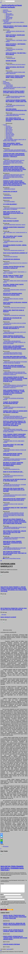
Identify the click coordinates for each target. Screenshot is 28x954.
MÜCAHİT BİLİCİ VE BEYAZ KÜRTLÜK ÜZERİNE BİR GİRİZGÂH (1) (13, 327)
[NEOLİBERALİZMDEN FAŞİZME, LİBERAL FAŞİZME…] (15, 242)
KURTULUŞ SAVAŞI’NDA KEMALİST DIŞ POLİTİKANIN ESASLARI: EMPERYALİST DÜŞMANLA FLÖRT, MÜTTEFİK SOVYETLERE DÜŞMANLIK (14, 423)
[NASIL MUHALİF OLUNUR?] (10, 218)
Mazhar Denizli (9, 129)
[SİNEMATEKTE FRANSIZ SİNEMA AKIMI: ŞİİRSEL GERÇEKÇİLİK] (16, 73)
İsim (2, 894)
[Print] (14, 838)
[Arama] (1, 1)
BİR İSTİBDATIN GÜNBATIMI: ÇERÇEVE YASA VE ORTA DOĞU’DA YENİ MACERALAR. (14, 532)
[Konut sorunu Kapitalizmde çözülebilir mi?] (13, 250)
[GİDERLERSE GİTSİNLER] (9, 189)
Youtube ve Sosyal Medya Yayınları (12, 558)
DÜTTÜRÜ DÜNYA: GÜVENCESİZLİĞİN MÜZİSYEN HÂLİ (16, 109)
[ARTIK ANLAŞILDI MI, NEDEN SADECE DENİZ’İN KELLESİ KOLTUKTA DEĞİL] (15, 496)
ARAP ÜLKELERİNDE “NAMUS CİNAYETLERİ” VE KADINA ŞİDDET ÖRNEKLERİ (13, 145)
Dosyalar (5, 12)
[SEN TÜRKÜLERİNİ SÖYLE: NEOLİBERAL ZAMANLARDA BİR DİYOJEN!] (16, 115)
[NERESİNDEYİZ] (7, 195)
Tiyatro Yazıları (9, 86)
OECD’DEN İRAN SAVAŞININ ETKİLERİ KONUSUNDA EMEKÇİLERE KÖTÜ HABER (15, 357)
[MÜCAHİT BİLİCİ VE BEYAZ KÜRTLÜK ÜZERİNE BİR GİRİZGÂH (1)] (15, 324)
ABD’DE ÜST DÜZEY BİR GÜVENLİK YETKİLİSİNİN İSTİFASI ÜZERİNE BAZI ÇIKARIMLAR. (14, 367)
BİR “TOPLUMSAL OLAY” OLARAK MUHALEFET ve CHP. (12, 237)
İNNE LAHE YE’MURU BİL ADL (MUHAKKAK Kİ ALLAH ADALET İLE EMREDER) (13, 213)
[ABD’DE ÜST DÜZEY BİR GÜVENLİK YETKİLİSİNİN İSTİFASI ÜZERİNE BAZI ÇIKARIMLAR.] (15, 363)
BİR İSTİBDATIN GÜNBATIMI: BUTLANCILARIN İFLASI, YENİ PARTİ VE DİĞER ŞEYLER (14, 553)
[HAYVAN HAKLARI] (10, 58)
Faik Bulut (8, 126)
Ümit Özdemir (9, 138)
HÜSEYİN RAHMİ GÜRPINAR (11, 944)
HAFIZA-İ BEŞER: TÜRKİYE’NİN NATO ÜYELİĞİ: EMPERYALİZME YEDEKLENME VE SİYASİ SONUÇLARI (14, 917)
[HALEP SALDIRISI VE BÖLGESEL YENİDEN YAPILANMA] (15, 300)
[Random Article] (1, 560)
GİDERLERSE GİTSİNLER (10, 191)
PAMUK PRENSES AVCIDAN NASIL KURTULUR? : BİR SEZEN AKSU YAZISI (14, 336)
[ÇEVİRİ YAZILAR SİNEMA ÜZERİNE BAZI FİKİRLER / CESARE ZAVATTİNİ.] (16, 97)
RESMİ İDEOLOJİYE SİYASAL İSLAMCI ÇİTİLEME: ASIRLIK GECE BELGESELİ (13, 91)
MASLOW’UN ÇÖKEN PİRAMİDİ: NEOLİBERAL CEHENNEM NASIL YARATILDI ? (12, 543)
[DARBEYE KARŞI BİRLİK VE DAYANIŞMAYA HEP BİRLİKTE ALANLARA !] (15, 408)
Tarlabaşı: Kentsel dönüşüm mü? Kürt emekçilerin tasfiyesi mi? (14, 267)
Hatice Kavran (9, 127)
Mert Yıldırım (9, 131)
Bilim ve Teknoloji (7, 11)
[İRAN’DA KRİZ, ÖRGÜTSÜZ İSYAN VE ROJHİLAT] (14, 307)
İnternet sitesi (4, 899)
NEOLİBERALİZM (9, 15)
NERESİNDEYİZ (7, 198)
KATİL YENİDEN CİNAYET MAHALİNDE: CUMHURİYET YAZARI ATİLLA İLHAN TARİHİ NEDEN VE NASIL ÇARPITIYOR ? (14, 436)
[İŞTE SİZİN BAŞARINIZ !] (9, 201)
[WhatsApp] (14, 840)
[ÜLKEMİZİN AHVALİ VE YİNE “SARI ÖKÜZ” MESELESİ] (15, 505)
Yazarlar (5, 124)
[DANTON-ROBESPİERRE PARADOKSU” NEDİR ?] (14, 224)
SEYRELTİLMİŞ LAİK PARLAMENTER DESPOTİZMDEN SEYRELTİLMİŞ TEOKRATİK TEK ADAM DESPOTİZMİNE (14, 347)
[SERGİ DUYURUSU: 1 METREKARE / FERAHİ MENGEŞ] (16, 41)
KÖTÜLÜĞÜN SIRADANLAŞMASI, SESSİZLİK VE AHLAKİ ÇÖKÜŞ (12, 294)
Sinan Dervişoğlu (10, 135)
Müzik (4, 81)
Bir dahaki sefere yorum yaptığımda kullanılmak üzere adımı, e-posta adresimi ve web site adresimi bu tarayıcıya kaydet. (13, 903)
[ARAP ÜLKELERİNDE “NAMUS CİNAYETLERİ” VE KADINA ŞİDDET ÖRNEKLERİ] (15, 140)
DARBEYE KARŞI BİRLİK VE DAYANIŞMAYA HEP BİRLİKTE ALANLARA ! (15, 411)
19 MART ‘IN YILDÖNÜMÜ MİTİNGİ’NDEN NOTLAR (10, 402)
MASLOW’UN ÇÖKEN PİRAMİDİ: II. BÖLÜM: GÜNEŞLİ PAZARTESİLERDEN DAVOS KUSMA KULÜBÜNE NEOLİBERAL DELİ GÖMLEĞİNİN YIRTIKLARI (14, 521)
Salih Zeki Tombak (10, 134)
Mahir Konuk (9, 128)
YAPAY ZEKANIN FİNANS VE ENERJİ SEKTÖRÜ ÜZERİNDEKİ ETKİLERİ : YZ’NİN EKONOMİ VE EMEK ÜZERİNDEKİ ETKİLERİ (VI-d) (15, 379)
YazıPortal (8, 949)
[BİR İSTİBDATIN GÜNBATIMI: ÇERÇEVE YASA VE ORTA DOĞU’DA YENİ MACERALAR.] (15, 528)
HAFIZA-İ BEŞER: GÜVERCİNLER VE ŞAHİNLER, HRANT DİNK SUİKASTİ (13, 930)
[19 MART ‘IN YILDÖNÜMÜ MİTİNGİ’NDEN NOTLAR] (15, 399)
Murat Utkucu (9, 132)
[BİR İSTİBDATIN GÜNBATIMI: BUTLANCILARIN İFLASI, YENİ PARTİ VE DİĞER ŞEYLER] (15, 549)
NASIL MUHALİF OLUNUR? (11, 221)
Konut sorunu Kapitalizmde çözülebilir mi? (15, 253)
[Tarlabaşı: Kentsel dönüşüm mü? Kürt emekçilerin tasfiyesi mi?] (15, 264)
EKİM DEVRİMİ (9, 17)
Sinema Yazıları (9, 85)
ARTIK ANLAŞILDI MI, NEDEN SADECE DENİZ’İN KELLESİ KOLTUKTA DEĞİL (14, 499)
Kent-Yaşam (5, 21)
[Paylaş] (14, 842)
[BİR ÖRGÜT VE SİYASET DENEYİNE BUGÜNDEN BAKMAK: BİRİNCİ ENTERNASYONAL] (15, 460)
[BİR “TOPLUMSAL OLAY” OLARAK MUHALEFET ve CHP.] (15, 233)
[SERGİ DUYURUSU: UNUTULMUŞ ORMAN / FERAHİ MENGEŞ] (15, 23)
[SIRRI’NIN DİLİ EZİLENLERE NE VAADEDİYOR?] (14, 315)
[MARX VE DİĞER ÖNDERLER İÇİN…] (11, 469)
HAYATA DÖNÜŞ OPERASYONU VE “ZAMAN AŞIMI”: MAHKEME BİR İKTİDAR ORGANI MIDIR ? (15, 938)
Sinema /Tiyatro (7, 83)
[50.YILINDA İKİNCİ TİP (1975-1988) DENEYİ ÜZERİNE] (15, 442)
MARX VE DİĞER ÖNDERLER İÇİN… (13, 472)
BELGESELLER (9, 18)
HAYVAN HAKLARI (11, 60)
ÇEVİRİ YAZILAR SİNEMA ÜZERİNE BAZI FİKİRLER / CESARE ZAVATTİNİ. (16, 100)
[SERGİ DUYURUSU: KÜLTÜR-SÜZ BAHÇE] (15, 64)
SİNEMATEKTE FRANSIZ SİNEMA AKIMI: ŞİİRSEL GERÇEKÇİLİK (15, 76)
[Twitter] (14, 836)
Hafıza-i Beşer (9, 13)
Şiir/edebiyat (6, 82)
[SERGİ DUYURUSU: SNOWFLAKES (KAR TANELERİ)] (16, 32)
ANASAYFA (5, 10)
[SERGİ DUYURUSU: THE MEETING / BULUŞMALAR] (16, 50)
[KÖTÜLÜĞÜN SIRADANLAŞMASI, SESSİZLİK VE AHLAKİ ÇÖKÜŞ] (15, 291)
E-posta (3, 897)
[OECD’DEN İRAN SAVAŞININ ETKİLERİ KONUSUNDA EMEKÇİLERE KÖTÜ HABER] (15, 354)
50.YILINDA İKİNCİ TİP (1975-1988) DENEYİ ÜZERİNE (13, 445)
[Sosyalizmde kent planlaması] (10, 256)
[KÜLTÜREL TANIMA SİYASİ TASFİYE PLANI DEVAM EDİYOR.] (15, 282)
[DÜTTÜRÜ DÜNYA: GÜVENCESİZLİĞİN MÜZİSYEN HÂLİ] (16, 106)
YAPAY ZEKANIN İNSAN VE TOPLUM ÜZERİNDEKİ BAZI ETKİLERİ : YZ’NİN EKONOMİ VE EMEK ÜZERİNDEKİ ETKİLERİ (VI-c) (14, 392)
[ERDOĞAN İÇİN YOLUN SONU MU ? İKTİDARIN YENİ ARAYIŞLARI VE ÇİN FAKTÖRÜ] (15, 485)
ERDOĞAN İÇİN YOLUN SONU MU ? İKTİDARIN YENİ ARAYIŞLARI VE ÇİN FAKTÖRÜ (13, 490)
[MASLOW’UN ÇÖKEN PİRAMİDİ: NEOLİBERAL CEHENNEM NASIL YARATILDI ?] (15, 538)
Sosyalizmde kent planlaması (11, 259)
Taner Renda (9, 137)
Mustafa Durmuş (10, 133)
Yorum (2, 883)
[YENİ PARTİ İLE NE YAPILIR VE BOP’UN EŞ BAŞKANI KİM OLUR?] (15, 476)
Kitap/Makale (6, 19)
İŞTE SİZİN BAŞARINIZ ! (10, 204)
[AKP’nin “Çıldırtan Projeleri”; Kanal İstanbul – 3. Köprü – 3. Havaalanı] (15, 273)
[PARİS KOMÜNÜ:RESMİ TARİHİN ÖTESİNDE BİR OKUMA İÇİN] (15, 451)
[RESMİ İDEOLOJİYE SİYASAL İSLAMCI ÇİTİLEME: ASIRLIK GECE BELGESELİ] (15, 88)
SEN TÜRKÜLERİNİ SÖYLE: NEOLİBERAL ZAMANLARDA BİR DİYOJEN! (15, 119)
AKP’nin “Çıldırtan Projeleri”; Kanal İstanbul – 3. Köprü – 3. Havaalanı (13, 276)
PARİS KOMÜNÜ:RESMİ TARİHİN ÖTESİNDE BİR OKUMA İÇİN (12, 454)
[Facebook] (14, 834)
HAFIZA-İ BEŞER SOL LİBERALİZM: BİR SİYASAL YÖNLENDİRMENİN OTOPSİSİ (14, 924)
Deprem (8, 16)
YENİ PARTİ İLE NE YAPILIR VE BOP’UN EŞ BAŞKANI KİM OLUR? (14, 480)
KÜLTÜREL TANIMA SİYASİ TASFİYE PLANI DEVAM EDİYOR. (13, 285)
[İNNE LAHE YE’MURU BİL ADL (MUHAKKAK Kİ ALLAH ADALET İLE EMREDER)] (15, 209)
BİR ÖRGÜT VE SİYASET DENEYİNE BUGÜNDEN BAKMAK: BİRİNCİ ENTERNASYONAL (13, 464)
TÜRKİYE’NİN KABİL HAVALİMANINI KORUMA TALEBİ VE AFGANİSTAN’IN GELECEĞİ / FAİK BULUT (14, 155)
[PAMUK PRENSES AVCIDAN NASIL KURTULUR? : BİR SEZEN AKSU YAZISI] (15, 333)
